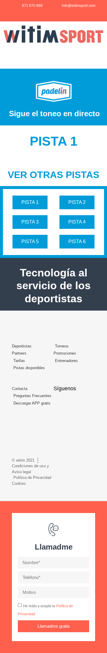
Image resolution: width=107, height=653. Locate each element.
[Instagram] (72, 403)
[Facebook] (60, 403)
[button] (100, 55)
